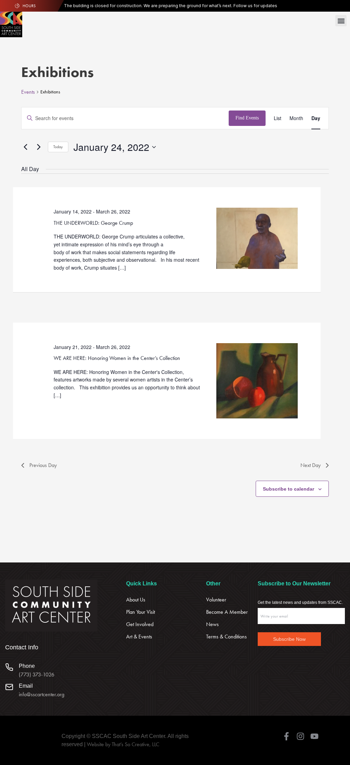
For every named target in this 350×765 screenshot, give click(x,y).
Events (28, 91)
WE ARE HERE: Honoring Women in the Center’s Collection (117, 358)
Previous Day (43, 465)
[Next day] (39, 147)
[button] (341, 20)
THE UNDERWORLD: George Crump (93, 222)
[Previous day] (25, 147)
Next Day (310, 465)
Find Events (247, 117)
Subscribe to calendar (288, 489)
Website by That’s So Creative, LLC (123, 744)
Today (58, 147)
